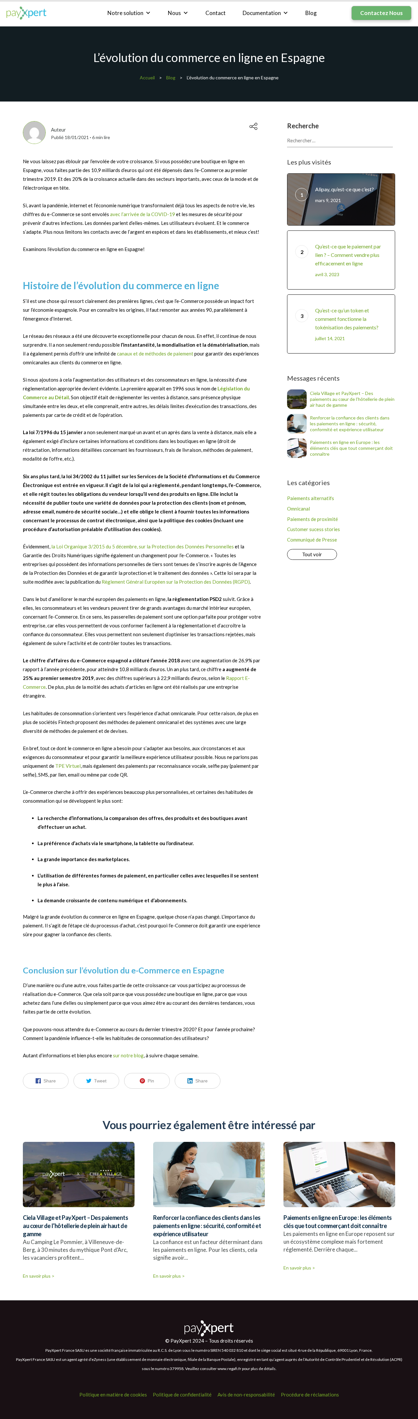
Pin (151, 1080)
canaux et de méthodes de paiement (155, 353)
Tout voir (312, 554)
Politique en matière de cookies (113, 1394)
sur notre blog (128, 1055)
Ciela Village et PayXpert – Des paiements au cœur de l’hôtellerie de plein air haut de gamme (352, 399)
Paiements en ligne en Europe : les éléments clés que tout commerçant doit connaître (351, 448)
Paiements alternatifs (310, 498)
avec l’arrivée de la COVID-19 (142, 214)
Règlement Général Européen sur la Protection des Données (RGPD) (176, 582)
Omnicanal (298, 509)
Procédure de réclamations (310, 1394)
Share (49, 1080)
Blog (311, 12)
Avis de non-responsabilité (246, 1394)
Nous (174, 12)
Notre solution (125, 12)
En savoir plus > (39, 1276)
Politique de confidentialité (182, 1394)
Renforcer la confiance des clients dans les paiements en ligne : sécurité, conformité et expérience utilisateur (350, 423)
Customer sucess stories (313, 529)
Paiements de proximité (312, 519)
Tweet (100, 1080)
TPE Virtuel (68, 766)
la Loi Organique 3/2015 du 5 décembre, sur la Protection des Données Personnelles (142, 546)
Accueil (147, 77)
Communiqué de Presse (312, 540)
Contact (215, 12)
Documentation (262, 12)
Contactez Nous (381, 12)
